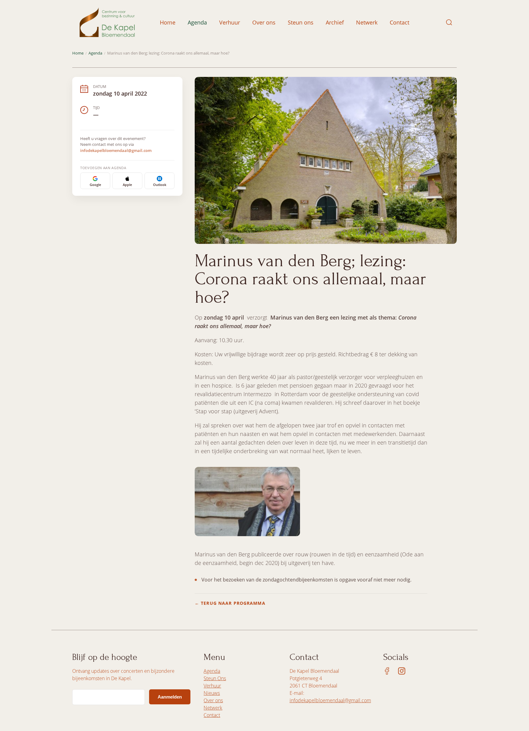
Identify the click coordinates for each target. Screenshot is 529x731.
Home (167, 22)
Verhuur (229, 22)
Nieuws (212, 693)
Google (95, 184)
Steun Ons (215, 678)
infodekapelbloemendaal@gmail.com (116, 150)
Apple (127, 184)
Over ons (264, 22)
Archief (335, 22)
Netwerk (366, 22)
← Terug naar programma (230, 603)
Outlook (159, 184)
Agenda (197, 22)
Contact (399, 22)
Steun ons (300, 22)
